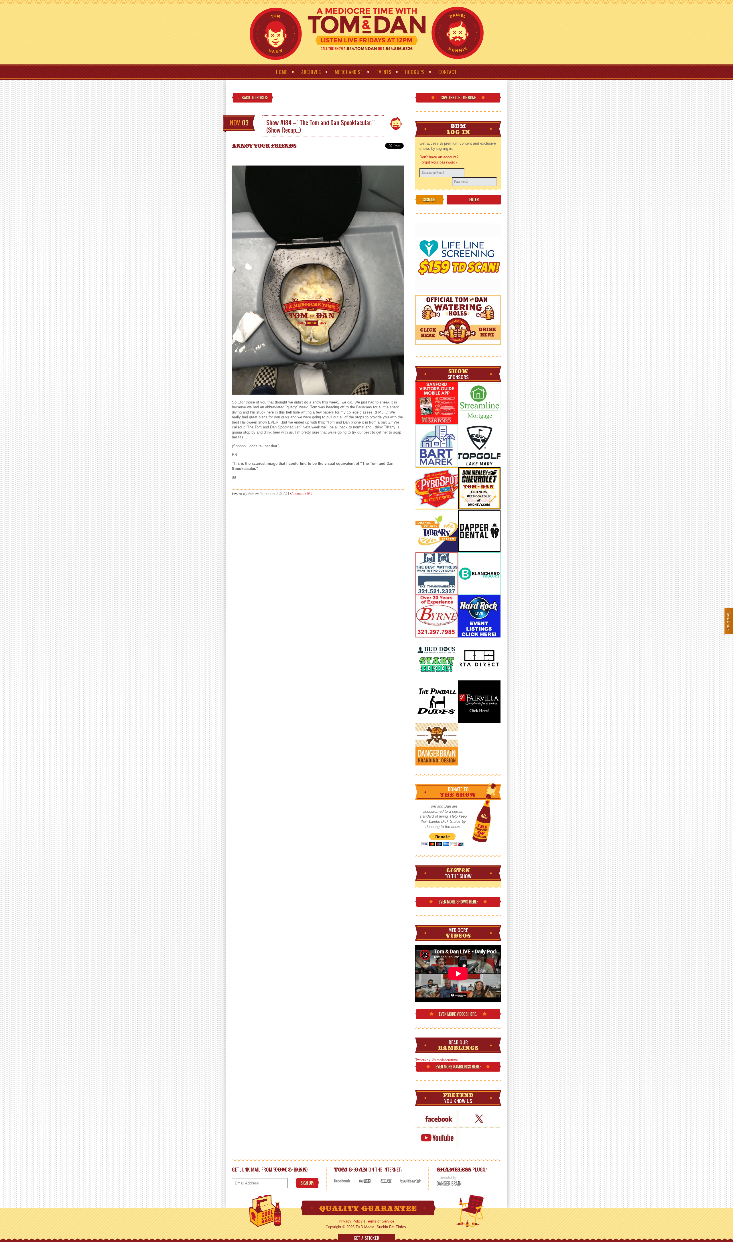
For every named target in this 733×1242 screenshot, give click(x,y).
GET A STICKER (366, 1238)
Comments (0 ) (301, 493)
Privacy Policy (351, 1221)
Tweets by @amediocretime (436, 1059)
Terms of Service (380, 1221)
